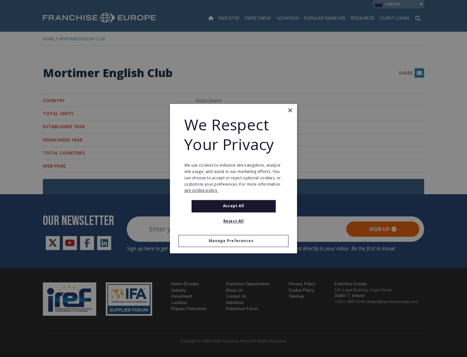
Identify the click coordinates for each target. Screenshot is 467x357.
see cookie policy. (201, 190)
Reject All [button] (233, 221)
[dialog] (233, 178)
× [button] (290, 110)
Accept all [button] (233, 206)
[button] (233, 241)
